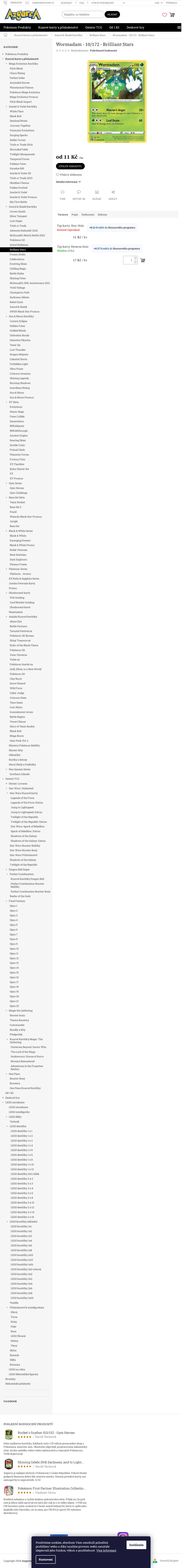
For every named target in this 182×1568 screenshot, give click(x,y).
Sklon (13, 1350)
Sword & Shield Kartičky (23, 206)
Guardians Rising (20, 387)
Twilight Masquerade (22, 154)
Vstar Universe (18, 655)
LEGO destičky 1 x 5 (22, 1150)
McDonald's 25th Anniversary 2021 (30, 283)
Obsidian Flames (19, 183)
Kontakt (66, 2)
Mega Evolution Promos (24, 97)
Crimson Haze (18, 697)
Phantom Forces (19, 454)
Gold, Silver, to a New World (25, 669)
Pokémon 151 (17, 650)
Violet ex (15, 659)
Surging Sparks (19, 135)
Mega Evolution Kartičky (23, 63)
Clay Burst (16, 678)
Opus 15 (14, 972)
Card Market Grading (22, 602)
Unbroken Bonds (19, 335)
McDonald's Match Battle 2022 (27, 235)
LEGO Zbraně (18, 1336)
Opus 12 (14, 958)
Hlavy (14, 1312)
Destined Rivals (18, 120)
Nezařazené (16, 612)
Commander (17, 1025)
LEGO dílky (15, 1116)
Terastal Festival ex (21, 631)
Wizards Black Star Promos (26, 516)
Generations (17, 421)
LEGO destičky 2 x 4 (22, 1188)
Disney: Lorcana (18, 783)
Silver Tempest (18, 216)
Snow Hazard (17, 683)
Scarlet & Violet (18, 192)
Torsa (14, 1317)
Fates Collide (17, 416)
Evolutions (16, 407)
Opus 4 (14, 920)
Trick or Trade (18, 225)
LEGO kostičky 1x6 (21, 1245)
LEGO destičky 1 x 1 (21, 1131)
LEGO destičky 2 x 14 (22, 1212)
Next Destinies (18, 554)
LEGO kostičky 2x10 (22, 1298)
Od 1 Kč (9, 1093)
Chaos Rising (17, 73)
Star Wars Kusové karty (24, 793)
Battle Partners (18, 626)
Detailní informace (66, 181)
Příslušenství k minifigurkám (27, 1307)
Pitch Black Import (21, 101)
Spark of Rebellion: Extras (25, 831)
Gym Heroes (17, 488)
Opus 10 (14, 948)
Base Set (14, 526)
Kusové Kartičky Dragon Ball (27, 879)
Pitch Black (16, 68)
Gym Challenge (18, 492)
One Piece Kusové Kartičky (25, 1088)
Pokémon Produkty (16, 54)
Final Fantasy (17, 901)
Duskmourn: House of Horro (27, 1056)
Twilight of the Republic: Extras (29, 821)
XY (11, 473)
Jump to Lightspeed (22, 807)
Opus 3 (14, 915)
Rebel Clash (16, 302)
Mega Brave (17, 735)
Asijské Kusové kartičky (23, 616)
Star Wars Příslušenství (23, 855)
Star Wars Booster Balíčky (25, 845)
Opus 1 (13, 905)
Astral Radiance (19, 244)
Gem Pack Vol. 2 (19, 740)
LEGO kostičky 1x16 (22, 1264)
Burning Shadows (20, 383)
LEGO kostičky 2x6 (21, 1288)
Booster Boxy (17, 1078)
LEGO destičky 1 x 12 (22, 1169)
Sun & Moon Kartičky (21, 316)
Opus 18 (14, 986)
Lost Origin (16, 221)
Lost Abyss (16, 707)
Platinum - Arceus (20, 573)
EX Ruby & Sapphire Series (24, 578)
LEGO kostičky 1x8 (21, 1250)
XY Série (14, 402)
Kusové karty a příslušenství (22, 58)
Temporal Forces (19, 159)
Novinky (10, 1379)
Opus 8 (14, 939)
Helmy (14, 1340)
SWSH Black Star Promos (24, 311)
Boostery (15, 1083)
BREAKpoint (17, 426)
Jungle (14, 521)
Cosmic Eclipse (18, 321)
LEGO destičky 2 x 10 (22, 1202)
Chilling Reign (18, 268)
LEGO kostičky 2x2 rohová (26, 1269)
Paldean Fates (18, 163)
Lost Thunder (18, 349)
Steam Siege (17, 411)
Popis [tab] (75, 214)
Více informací (106, 1550)
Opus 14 (14, 967)
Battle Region (17, 716)
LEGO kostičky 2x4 (21, 1283)
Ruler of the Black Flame (24, 645)
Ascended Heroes (20, 82)
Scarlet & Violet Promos (23, 197)
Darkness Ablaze (19, 297)
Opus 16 (14, 977)
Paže (13, 1326)
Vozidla (14, 1302)
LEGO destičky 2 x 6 (22, 1193)
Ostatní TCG (12, 778)
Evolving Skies (18, 263)
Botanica (15, 1364)
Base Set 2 (15, 507)
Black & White (18, 535)
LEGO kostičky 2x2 (21, 1274)
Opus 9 (14, 943)
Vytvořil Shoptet (169, 1560)
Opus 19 (14, 991)
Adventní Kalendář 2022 (24, 230)
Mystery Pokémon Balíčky (24, 745)
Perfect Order (17, 78)
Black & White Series (21, 531)
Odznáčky (14, 755)
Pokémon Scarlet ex (21, 664)
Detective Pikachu (20, 340)
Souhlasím (136, 1545)
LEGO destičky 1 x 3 (22, 1140)
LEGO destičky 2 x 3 (22, 1183)
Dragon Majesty (19, 354)
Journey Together (20, 125)
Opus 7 (14, 934)
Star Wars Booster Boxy (23, 850)
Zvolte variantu (70, 166)
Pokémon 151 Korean (22, 635)
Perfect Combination (22, 874)
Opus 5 (13, 924)
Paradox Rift (17, 168)
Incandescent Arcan (21, 712)
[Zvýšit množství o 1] (136, 258)
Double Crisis (17, 445)
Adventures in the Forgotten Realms (27, 1067)
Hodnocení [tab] (88, 214)
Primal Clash (17, 449)
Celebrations (17, 259)
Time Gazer (16, 702)
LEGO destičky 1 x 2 (22, 1135)
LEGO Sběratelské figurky (23, 1374)
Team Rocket (17, 502)
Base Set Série (17, 497)
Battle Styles (17, 273)
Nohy (14, 1321)
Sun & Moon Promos (22, 397)
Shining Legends (19, 378)
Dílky (13, 1359)
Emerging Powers (20, 540)
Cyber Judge (17, 693)
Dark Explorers (18, 559)
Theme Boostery (19, 1020)
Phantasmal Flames (21, 87)
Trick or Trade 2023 (21, 178)
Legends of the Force (22, 798)
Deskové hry (12, 1097)
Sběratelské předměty (18, 1383)
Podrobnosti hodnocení (103, 50)
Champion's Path (20, 292)
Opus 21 (14, 1001)
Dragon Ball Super (19, 869)
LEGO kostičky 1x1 (21, 1226)
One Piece (14, 1074)
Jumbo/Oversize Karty (22, 583)
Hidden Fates (17, 326)
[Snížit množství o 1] (136, 262)
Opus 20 (14, 996)
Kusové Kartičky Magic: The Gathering (26, 1040)
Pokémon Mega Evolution (25, 92)
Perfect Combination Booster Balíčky (27, 885)
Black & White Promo (22, 545)
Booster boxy (17, 1015)
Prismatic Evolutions (22, 130)
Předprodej (16, 1034)
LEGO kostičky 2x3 (21, 1278)
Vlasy (14, 1345)
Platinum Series (18, 569)
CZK (157, 2)
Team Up (15, 345)
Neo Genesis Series (19, 769)
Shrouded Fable (19, 149)
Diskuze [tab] (102, 214)
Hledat (112, 14)
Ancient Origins (19, 435)
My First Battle (18, 202)
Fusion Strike (17, 254)
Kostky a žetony (18, 759)
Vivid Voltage (17, 287)
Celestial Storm (18, 359)
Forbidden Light (19, 364)
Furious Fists (17, 459)
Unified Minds (18, 330)
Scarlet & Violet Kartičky (23, 106)
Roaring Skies (18, 440)
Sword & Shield (18, 307)
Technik (14, 1121)
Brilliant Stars (18, 249)
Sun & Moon (17, 392)
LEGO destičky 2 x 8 (22, 1197)
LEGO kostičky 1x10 (22, 1255)
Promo (13, 588)
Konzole (14, 1355)
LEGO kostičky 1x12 (22, 1259)
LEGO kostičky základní (23, 1221)
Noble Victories (18, 550)
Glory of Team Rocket (22, 726)
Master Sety (16, 750)
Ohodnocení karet (20, 607)
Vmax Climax (18, 721)
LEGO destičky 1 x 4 (22, 1145)
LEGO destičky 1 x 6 (22, 1154)
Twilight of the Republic (24, 817)
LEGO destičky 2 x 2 (22, 1178)
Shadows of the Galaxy (24, 836)
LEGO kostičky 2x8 (21, 1293)
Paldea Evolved (18, 187)
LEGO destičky (18, 1126)
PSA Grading (17, 597)
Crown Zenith (18, 211)
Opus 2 (14, 910)
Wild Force (16, 688)
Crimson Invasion (20, 373)
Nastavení (46, 1559)
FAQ (81, 2)
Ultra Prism (16, 368)
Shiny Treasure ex (20, 640)
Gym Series (15, 483)
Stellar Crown (18, 140)
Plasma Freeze (18, 564)
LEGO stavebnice (15, 1102)
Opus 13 (14, 962)
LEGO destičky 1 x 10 (22, 1164)
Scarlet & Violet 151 (20, 173)
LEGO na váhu (17, 1369)
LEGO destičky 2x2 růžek (25, 1174)
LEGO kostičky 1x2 (21, 1231)
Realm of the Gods (20, 896)
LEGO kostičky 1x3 (21, 1236)
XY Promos (16, 478)
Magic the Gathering (21, 1010)
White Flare (16, 111)
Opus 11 (14, 953)
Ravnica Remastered (22, 1061)
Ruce (13, 1331)
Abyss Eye (16, 621)
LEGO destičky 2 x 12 (22, 1207)
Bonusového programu (121, 227)
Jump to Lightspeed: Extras (26, 812)
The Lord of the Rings (23, 1051)
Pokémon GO (17, 240)
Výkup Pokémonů (102, 2)
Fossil (13, 511)
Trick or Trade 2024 (21, 144)
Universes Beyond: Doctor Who (28, 1047)
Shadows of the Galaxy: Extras (28, 840)
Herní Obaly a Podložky (22, 764)
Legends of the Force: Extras (27, 802)
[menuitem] (17, 27)
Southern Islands (20, 774)
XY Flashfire (17, 464)
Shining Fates (18, 278)
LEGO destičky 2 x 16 (22, 1217)
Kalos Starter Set (19, 469)
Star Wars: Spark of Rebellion (27, 826)
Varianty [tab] (63, 214)
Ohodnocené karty (19, 592)
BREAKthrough (19, 430)
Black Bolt (16, 116)
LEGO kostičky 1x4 (21, 1240)
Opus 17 (14, 982)
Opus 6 (14, 929)
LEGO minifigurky (19, 1112)
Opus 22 (14, 1006)
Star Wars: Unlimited (21, 788)
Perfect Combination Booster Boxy (30, 891)
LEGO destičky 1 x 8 (22, 1159)
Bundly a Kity (17, 1029)
